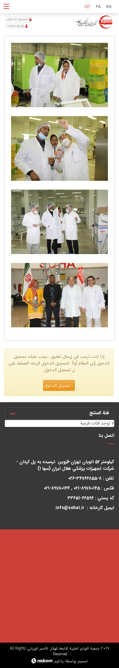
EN (108, 6)
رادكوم (59, 661)
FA (98, 6)
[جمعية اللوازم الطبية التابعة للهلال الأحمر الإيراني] (94, 22)
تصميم (83, 661)
